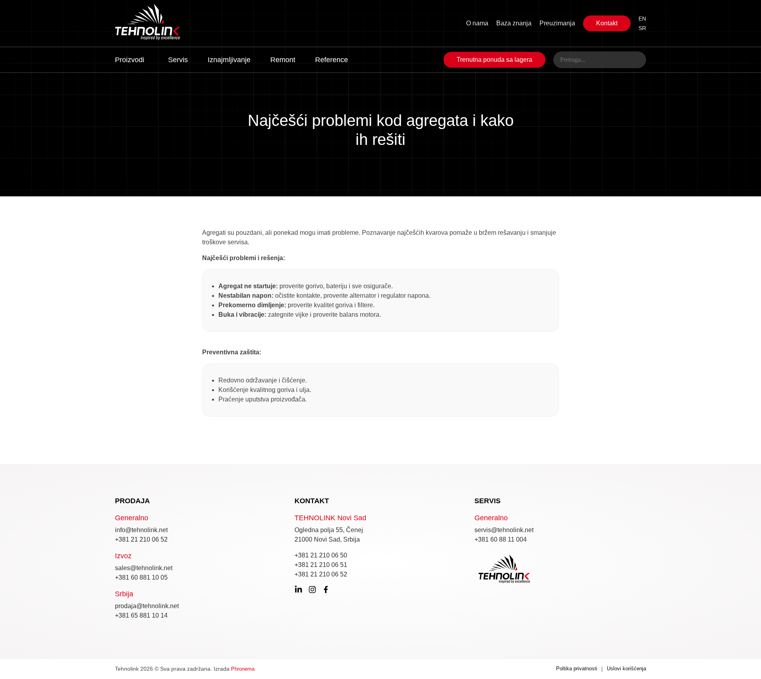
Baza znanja (514, 23)
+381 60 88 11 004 (500, 539)
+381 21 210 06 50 (320, 555)
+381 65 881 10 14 (141, 615)
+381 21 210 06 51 (320, 564)
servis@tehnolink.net (503, 530)
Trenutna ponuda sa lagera (494, 59)
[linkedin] (298, 589)
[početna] (167, 23)
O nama (477, 23)
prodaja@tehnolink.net (147, 606)
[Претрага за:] (599, 59)
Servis (178, 60)
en (642, 18)
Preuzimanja (557, 23)
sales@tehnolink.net (143, 568)
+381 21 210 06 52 (141, 539)
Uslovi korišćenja (626, 668)
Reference (331, 60)
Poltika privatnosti (576, 668)
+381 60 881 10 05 (141, 577)
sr (642, 28)
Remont (282, 60)
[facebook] (325, 589)
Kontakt (607, 23)
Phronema (242, 669)
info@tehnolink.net (141, 530)
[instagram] (312, 589)
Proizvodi (129, 60)
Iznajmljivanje (229, 60)
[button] (131, 58)
